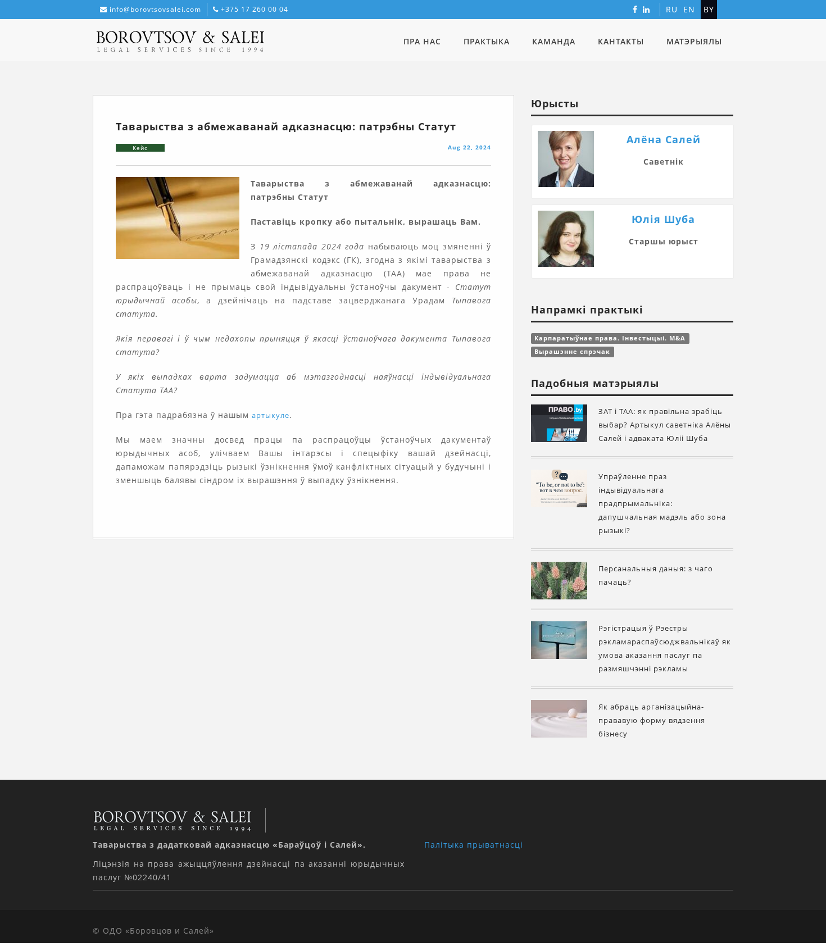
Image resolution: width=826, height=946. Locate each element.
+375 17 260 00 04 (254, 9)
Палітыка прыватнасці (473, 844)
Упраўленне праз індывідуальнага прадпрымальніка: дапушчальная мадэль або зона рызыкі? (662, 503)
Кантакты (621, 41)
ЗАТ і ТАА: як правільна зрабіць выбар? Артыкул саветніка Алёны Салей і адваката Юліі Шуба (664, 424)
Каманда (553, 41)
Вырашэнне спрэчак (572, 352)
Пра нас (422, 41)
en (689, 9)
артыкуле (270, 415)
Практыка (487, 41)
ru (672, 9)
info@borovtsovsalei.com (155, 9)
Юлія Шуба (663, 219)
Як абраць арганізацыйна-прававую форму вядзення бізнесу (651, 720)
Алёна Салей (664, 139)
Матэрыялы (694, 41)
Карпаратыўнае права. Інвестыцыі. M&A (610, 338)
